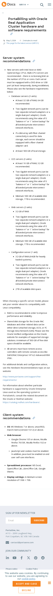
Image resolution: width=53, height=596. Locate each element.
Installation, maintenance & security (20, 12)
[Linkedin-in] (8, 557)
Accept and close (26, 583)
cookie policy (28, 578)
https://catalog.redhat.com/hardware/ (21, 402)
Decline (26, 590)
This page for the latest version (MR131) (22, 43)
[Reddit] (43, 557)
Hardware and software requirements (21, 14)
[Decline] (49, 582)
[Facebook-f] (22, 557)
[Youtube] (15, 557)
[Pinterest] (36, 557)
